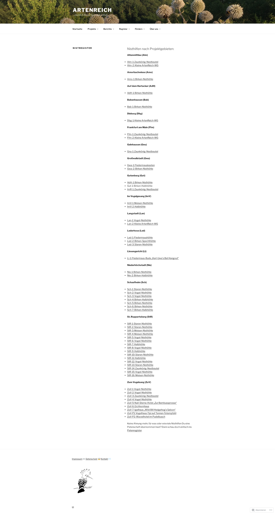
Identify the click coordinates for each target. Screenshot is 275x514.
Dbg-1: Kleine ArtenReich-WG (142, 120)
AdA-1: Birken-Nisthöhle (140, 182)
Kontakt (104, 459)
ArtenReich (92, 10)
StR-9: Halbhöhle (136, 351)
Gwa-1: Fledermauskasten (141, 165)
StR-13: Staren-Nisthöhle (140, 365)
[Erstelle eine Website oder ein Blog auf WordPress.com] (73, 507)
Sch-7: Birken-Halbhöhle (140, 310)
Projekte (92, 29)
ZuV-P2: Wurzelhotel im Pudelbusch (146, 416)
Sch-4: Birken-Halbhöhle (140, 299)
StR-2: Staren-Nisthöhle (139, 327)
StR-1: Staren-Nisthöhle (139, 323)
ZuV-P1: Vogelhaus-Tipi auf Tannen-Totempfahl (151, 413)
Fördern (138, 29)
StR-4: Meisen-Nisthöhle (140, 334)
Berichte (107, 29)
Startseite (77, 29)
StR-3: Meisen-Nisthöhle (140, 330)
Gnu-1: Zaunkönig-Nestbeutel (142, 151)
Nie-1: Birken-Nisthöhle (139, 272)
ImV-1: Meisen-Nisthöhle (140, 203)
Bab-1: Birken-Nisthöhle (139, 106)
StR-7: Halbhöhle (136, 344)
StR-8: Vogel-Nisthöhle (139, 347)
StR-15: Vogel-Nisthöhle (139, 372)
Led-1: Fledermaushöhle (140, 237)
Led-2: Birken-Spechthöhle (141, 241)
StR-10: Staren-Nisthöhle (140, 354)
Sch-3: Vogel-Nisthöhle (139, 296)
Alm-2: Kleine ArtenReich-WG (142, 65)
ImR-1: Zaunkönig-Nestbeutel (142, 189)
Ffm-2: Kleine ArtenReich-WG (142, 137)
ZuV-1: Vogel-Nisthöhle (139, 389)
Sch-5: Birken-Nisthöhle (139, 303)
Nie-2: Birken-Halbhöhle (140, 275)
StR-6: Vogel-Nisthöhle (139, 341)
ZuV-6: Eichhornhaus (138, 406)
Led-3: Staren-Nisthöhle (140, 244)
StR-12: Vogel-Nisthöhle (139, 361)
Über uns (154, 29)
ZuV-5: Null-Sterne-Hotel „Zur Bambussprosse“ (152, 402)
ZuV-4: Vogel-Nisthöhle (139, 399)
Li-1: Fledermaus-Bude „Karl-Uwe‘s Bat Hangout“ (153, 258)
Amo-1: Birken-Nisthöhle (140, 79)
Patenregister (134, 430)
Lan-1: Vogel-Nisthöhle (139, 220)
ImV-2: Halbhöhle (136, 206)
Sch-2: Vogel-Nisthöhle (139, 292)
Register (123, 29)
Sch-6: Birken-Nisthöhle (139, 306)
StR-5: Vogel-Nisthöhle (139, 337)
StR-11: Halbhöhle (136, 358)
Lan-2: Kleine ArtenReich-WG (142, 223)
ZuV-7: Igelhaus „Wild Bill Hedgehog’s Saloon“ (151, 409)
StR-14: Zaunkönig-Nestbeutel (143, 368)
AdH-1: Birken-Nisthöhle (140, 93)
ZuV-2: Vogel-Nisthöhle (139, 392)
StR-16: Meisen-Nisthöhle (140, 375)
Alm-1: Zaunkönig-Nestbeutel (142, 62)
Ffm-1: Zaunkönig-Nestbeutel (142, 134)
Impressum (77, 459)
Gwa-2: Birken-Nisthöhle (140, 168)
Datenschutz (91, 459)
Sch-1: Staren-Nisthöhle (139, 289)
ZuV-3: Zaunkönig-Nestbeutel (142, 396)
